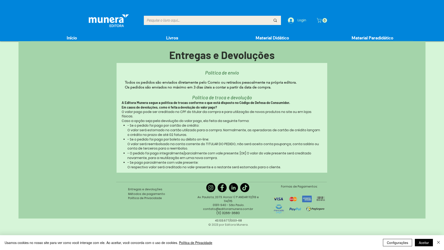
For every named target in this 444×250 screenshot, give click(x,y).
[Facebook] (222, 187)
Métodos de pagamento (146, 194)
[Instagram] (210, 187)
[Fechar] (438, 242)
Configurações (397, 242)
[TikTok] (244, 187)
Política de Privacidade (195, 242)
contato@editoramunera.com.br (228, 209)
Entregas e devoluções (145, 189)
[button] (322, 20)
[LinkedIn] (233, 187)
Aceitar (424, 242)
